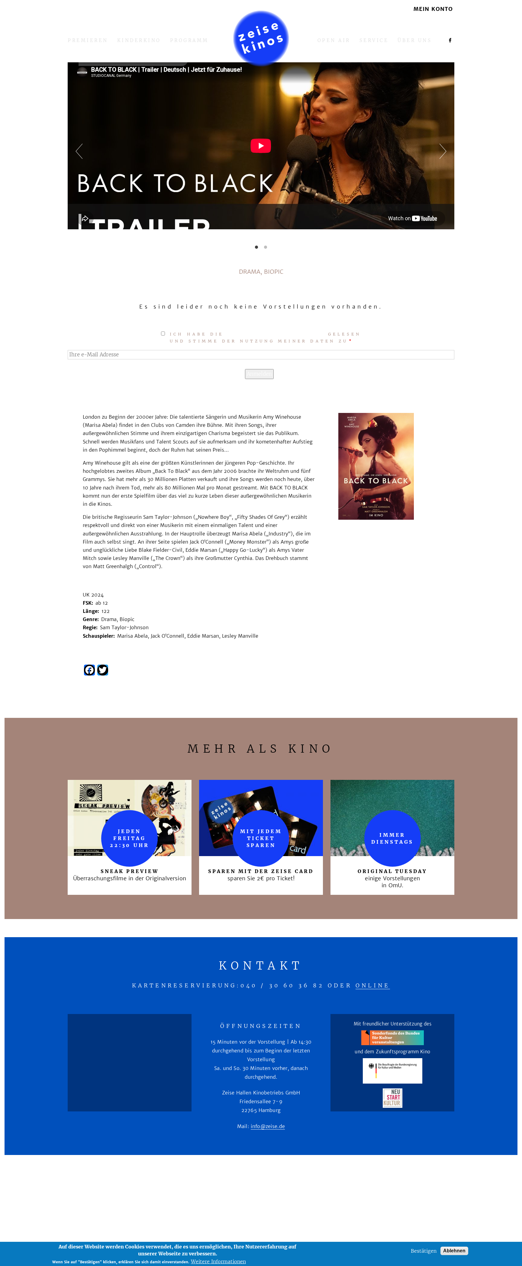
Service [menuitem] (374, 40)
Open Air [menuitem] (333, 40)
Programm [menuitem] (189, 40)
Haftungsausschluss (235, 1183)
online (373, 985)
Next (435, 153)
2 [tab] (266, 247)
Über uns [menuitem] (415, 40)
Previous (86, 153)
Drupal (286, 1203)
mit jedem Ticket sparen (261, 838)
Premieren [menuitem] (88, 40)
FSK (360, 1183)
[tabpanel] (261, 153)
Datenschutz (301, 1183)
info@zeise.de (268, 1126)
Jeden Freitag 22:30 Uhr (129, 838)
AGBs (338, 1183)
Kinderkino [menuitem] (139, 40)
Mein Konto (433, 9)
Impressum (174, 1183)
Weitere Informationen (218, 1261)
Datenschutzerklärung (276, 334)
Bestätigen (424, 1251)
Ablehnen (454, 1250)
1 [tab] (256, 247)
